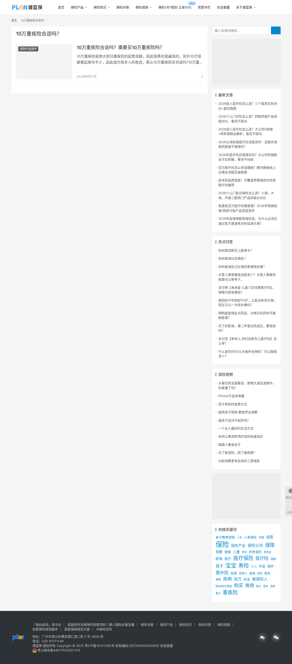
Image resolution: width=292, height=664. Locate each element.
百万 (238, 579)
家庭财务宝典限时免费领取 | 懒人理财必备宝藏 (101, 624)
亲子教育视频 (225, 537)
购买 (238, 585)
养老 (244, 552)
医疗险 (262, 558)
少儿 (254, 566)
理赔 (218, 579)
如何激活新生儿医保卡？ (235, 250)
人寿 (239, 537)
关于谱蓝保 (244, 7)
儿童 (236, 552)
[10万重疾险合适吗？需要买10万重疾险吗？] (44, 61)
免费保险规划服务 (45, 629)
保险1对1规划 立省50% (174, 7)
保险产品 (77, 7)
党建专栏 (204, 7)
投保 (234, 573)
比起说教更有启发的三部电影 (239, 461)
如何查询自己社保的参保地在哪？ (242, 267)
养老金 (267, 552)
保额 (219, 552)
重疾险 (230, 592)
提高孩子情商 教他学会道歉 (238, 412)
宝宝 (230, 565)
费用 (249, 585)
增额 (273, 559)
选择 (272, 586)
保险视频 (142, 7)
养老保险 (255, 552)
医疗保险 (243, 558)
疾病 (227, 579)
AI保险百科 (104, 629)
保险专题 (147, 624)
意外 (270, 566)
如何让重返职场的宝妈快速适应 (240, 436)
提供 (259, 573)
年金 (262, 566)
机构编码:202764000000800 (137, 646)
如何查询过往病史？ (232, 258)
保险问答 (122, 7)
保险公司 (255, 545)
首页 (61, 7)
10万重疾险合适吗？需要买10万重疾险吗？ (120, 47)
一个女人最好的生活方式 (235, 428)
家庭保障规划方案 (77, 629)
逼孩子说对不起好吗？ (234, 420)
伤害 (261, 537)
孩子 (219, 566)
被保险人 (260, 579)
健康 (227, 552)
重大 (218, 593)
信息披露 (223, 7)
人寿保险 (250, 537)
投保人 (243, 573)
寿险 (243, 565)
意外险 (222, 572)
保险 (222, 544)
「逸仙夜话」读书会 (46, 624)
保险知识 (100, 7)
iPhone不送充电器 (231, 396)
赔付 (258, 586)
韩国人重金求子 (229, 444)
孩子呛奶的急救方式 (232, 404)
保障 (270, 545)
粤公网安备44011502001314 (58, 650)
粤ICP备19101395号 (100, 646)
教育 (267, 573)
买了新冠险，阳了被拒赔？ (237, 452)
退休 (265, 586)
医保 (219, 558)
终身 (247, 579)
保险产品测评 (28, 49)
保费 (269, 537)
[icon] (262, 637)
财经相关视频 (224, 586)
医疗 (227, 559)
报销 (252, 573)
